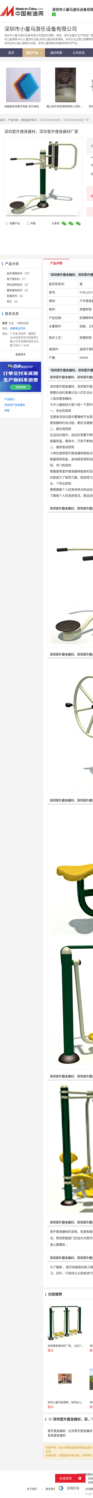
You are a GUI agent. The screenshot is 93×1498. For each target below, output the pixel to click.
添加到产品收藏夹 (14, 405)
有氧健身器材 (57, 1435)
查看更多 (20, 354)
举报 (33, 223)
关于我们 (32, 1489)
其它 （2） (13, 301)
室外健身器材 (57, 1431)
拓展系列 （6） (15, 296)
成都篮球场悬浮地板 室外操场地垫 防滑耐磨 (29, 106)
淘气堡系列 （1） (17, 279)
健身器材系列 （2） (18, 290)
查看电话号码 (18, 328)
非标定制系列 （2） (18, 285)
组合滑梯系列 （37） (19, 273)
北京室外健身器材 (80, 1431)
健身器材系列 (29, 120)
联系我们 (51, 1489)
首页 (2, 120)
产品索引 (9, 399)
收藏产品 (14, 223)
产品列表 (13, 120)
